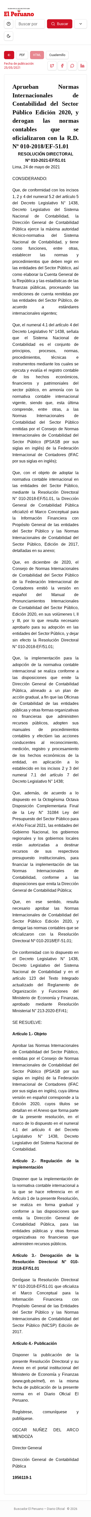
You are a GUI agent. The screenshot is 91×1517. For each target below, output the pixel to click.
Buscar (62, 24)
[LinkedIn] (82, 65)
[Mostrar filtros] (80, 23)
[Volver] (9, 55)
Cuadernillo (57, 55)
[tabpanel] (45, 784)
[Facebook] (62, 65)
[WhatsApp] (72, 65)
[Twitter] (52, 65)
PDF (22, 55)
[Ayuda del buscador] (8, 23)
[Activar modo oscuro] (8, 36)
